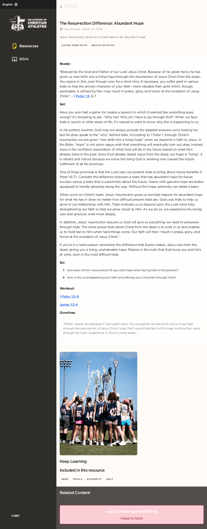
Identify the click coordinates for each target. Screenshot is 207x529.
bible (19, 59)
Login (15, 515)
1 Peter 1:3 (81, 96)
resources (22, 46)
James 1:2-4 (69, 304)
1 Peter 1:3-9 (69, 296)
